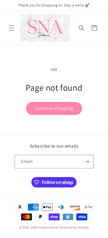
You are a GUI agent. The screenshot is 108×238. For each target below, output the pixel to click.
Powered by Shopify (74, 227)
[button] (11, 28)
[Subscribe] (87, 161)
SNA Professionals (45, 227)
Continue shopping (54, 108)
